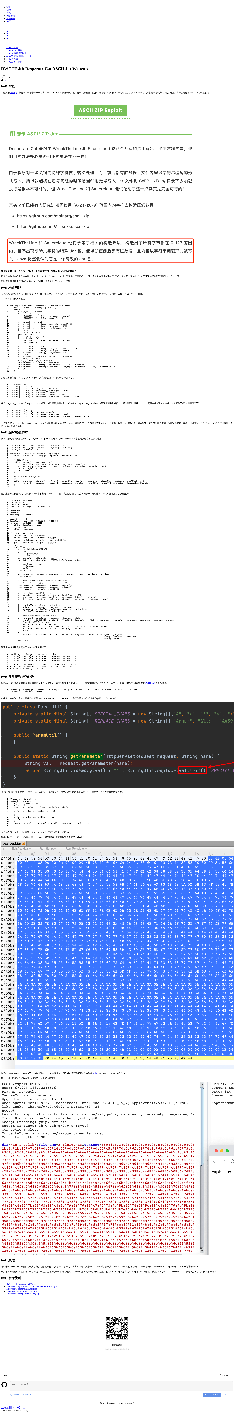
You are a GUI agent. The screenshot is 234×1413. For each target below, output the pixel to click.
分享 (22, 1408)
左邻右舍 (10, 18)
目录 (14, 1408)
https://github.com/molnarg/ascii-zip (21, 1289)
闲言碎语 (10, 16)
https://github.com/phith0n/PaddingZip (22, 1294)
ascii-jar (95, 1073)
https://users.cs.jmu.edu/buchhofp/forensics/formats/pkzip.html (33, 1286)
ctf (5, 80)
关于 (8, 21)
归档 (8, 10)
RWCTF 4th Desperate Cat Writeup (21, 1284)
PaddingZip (150, 683)
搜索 (8, 13)
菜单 (6, 1408)
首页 (8, 7)
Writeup (13, 92)
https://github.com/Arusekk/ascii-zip (21, 1291)
